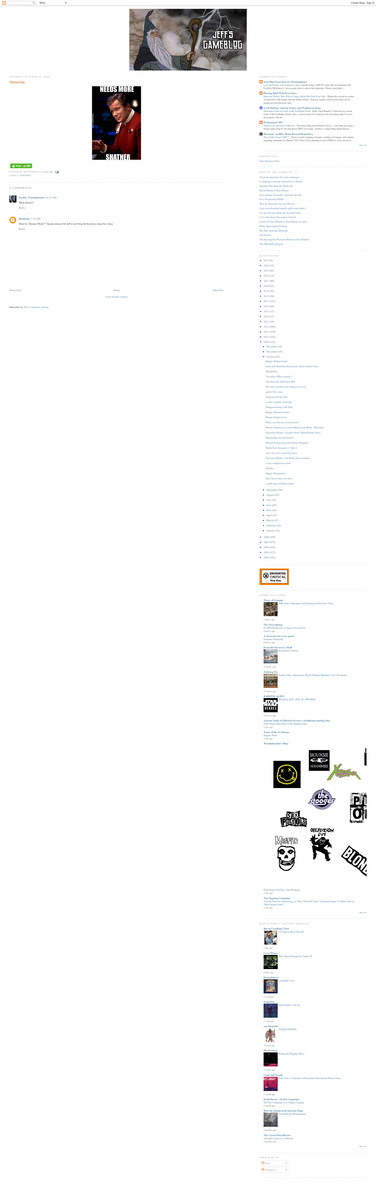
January (271, 530)
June (269, 505)
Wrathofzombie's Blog (276, 743)
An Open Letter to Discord (291, 931)
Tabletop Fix (271, 672)
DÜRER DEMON (287, 1029)
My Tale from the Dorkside (273, 230)
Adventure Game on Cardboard (278, 1138)
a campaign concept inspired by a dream (280, 181)
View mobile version (116, 296)
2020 (267, 286)
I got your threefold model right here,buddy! (282, 208)
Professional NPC (273, 122)
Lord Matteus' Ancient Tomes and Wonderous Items (292, 108)
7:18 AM (35, 218)
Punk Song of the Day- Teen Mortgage (282, 889)
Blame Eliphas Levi (276, 417)
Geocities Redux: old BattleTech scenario (288, 458)
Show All (363, 145)
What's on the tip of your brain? (282, 422)
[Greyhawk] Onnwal (288, 650)
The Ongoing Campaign (277, 898)
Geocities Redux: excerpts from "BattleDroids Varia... (294, 432)
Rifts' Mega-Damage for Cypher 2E (295, 956)
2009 (267, 342)
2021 (267, 281)
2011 (267, 331)
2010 (267, 337)
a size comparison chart (278, 463)
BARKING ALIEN (274, 696)
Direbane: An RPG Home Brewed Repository (288, 134)
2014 (267, 316)
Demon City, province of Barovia (279, 125)
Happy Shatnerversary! (278, 412)
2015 (267, 311)
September (272, 489)
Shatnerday (17, 82)
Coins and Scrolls (273, 1075)
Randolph (24, 218)
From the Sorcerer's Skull (278, 647)
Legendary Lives (287, 980)
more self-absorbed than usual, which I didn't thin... (293, 366)
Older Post (218, 290)
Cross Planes (271, 953)
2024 (267, 265)
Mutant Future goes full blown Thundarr (287, 442)
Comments (270, 1169)
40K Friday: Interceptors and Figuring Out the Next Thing (306, 603)
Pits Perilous (270, 1050)
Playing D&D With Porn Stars (280, 93)
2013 (267, 321)
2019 (267, 291)
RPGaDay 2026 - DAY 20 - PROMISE (297, 699)
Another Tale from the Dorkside (276, 186)
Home (117, 290)
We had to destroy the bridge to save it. (286, 386)
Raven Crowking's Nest (276, 928)
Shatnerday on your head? (279, 437)
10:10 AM (51, 197)
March (270, 520)
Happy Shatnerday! (276, 473)
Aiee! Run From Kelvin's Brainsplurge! (285, 82)
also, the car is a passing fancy (281, 453)
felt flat (269, 468)
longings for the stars (277, 397)
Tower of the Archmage (276, 732)
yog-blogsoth (271, 1026)
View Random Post (269, 161)
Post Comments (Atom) (36, 307)
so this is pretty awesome (279, 402)
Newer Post (15, 290)
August (271, 495)
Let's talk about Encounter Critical (277, 217)
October (271, 356)
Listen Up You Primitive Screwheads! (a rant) (283, 221)
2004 (267, 557)
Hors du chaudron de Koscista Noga (283, 1110)
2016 (267, 306)
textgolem (269, 1001)
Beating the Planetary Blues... (292, 1053)
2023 (267, 270)
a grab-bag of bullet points (280, 483)
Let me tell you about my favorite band (280, 212)
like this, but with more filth (280, 381)
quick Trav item (274, 391)
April (270, 515)
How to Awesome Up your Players (277, 203)
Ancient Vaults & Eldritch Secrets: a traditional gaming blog (297, 720)
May (269, 510)
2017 (267, 301)
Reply (22, 207)
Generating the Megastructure (292, 1113)
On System (265, 235)
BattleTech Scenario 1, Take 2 (281, 448)
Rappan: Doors (271, 735)
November (272, 351)
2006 (267, 547)
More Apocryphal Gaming (273, 226)
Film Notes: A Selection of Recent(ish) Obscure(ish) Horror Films (310, 1078)
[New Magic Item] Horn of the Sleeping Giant (285, 723)
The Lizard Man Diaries (277, 1135)
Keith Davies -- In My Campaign (281, 1099)
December (272, 346)
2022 (267, 275)
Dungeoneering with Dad (279, 407)
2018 (267, 296)
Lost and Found (271, 84)
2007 (267, 542)
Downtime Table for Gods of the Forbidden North (287, 111)
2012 (267, 326)
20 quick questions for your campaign (279, 177)
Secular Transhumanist (31, 197)
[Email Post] (56, 172)
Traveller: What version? (279, 376)
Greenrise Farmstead (273, 639)
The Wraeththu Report (271, 244)
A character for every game (279, 636)
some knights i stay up (289, 1004)
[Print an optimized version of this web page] (21, 168)
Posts (267, 1163)
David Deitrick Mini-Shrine (274, 190)
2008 (267, 537)
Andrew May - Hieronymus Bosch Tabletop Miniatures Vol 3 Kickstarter (313, 675)
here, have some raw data (279, 478)
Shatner (25, 175)
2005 (267, 552)
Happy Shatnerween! (277, 361)
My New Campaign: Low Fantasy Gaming (284, 1102)
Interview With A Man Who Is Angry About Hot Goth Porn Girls (295, 96)
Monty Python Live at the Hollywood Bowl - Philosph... (295, 427)
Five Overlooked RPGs (271, 199)
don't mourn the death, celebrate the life (280, 195)
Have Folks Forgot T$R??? (277, 137)
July (269, 500)
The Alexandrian (273, 624)
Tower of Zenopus (273, 600)
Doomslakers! (271, 977)
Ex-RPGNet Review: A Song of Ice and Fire (284, 627)
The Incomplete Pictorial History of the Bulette (284, 239)
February (272, 525)
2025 (267, 260)
